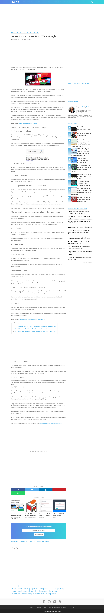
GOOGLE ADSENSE (16, 593)
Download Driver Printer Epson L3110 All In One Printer (84, 176)
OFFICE (19, 591)
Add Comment (27, 39)
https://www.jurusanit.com (87, 262)
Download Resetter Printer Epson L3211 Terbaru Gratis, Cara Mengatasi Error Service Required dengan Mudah (79, 232)
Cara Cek (60, 588)
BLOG (51, 588)
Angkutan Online (44, 591)
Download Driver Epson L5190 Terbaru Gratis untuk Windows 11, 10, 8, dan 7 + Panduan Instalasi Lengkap (80, 253)
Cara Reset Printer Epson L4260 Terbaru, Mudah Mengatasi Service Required (35, 331)
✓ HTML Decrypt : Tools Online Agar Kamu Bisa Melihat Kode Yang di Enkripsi (35, 326)
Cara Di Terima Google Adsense (62, 2)
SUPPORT (20, 588)
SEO (37, 591)
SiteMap (71, 607)
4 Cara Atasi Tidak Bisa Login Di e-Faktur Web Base (59, 515)
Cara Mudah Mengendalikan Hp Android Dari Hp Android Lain (16, 516)
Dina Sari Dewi (85, 106)
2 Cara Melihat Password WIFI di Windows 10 (31, 319)
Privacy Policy (47, 607)
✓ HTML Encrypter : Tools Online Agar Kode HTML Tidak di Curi (31, 328)
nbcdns (15, 2)
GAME (55, 588)
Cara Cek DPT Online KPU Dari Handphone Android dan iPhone (30, 515)
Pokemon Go (26, 591)
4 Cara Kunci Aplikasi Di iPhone (27, 123)
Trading (48, 593)
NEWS (41, 588)
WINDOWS (35, 588)
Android (37, 2)
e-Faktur (33, 591)
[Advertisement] (52, 19)
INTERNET (14, 588)
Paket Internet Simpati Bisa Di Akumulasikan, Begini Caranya (83, 199)
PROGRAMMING (36, 593)
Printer (14, 591)
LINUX (42, 593)
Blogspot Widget (26, 593)
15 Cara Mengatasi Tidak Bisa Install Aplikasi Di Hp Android (83, 183)
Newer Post (15, 586)
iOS (31, 588)
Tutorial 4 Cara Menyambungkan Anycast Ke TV (82, 160)
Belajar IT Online (57, 611)
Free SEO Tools (27, 2)
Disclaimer (57, 607)
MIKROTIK (54, 593)
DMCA (64, 607)
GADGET (46, 588)
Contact (38, 607)
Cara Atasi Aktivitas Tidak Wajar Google (50, 423)
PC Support (46, 2)
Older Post (62, 586)
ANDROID (26, 588)
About (31, 607)
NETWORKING (53, 591)
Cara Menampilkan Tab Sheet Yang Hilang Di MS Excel (45, 515)
